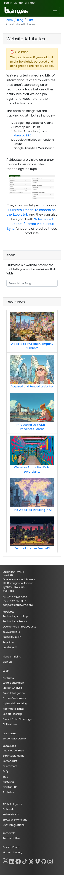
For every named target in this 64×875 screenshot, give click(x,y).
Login (6, 670)
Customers (10, 766)
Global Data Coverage (17, 719)
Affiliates (8, 792)
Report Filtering (12, 714)
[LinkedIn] (11, 860)
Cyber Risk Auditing (15, 703)
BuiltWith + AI (11, 814)
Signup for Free (24, 3)
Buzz (30, 20)
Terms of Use (11, 838)
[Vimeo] (37, 860)
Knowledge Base (13, 750)
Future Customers (14, 698)
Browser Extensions (15, 819)
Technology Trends (15, 621)
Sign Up (7, 661)
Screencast (10, 761)
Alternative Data (13, 709)
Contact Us (10, 787)
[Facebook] (18, 860)
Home (8, 20)
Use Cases (9, 733)
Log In (8, 3)
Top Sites (9, 642)
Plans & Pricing (12, 656)
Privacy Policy (11, 847)
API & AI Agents (12, 804)
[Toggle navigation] (55, 10)
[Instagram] (50, 860)
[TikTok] (24, 860)
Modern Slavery (12, 852)
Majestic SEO (22, 135)
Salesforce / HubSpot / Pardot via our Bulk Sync (31, 224)
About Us (8, 782)
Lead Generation (13, 682)
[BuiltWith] (16, 10)
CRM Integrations (14, 825)
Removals (9, 833)
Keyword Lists (11, 632)
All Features (10, 724)
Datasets (9, 809)
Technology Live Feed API (32, 548)
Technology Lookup (15, 616)
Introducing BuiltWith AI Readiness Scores (32, 427)
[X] (5, 860)
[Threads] (31, 860)
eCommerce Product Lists (19, 626)
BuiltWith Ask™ (12, 637)
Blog (20, 20)
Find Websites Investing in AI (32, 510)
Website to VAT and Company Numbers (32, 346)
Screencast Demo (14, 738)
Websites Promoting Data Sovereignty (32, 469)
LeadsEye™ (10, 647)
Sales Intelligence (14, 693)
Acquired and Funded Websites (32, 386)
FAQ (5, 771)
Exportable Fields (13, 755)
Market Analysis (13, 688)
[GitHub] (43, 860)
